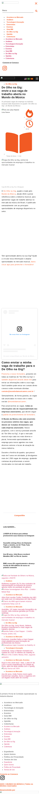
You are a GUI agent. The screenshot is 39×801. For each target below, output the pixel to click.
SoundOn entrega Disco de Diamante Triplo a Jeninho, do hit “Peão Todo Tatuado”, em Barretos (17, 545)
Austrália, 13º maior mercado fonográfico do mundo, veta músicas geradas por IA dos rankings (19, 611)
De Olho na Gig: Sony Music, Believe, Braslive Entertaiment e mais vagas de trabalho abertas (17, 627)
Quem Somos (10, 754)
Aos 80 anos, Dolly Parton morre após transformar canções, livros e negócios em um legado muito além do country (18, 676)
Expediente (9, 752)
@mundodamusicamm (17, 402)
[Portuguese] (28, 79)
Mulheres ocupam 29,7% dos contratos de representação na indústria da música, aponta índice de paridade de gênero (18, 585)
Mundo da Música (9, 194)
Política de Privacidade (14, 757)
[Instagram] (2, 777)
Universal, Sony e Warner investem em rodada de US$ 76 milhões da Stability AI (18, 652)
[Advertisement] (19, 234)
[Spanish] (32, 79)
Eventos (26, 660)
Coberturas (9, 724)
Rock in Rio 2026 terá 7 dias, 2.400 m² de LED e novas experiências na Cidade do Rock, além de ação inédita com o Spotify (18, 664)
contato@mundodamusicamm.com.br (18, 391)
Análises (9, 581)
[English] (25, 79)
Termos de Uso (10, 760)
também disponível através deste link (17, 380)
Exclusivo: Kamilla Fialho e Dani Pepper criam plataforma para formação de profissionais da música (18, 641)
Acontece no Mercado (14, 595)
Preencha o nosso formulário (13, 374)
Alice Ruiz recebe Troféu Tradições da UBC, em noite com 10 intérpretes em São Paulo (19, 598)
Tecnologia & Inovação (14, 648)
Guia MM (8, 716)
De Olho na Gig (11, 84)
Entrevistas (9, 711)
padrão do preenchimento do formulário (19, 415)
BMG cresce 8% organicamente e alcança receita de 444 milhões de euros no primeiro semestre (18, 565)
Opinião (7, 721)
